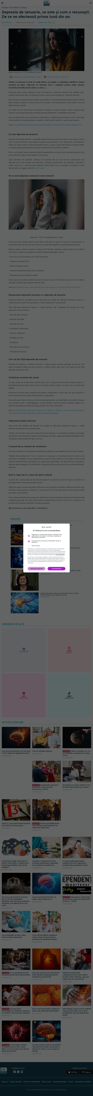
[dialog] (46, 548)
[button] (46, 545)
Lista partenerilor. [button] (60, 554)
